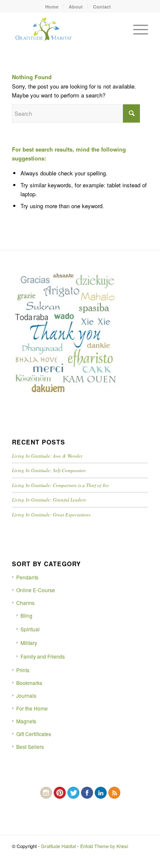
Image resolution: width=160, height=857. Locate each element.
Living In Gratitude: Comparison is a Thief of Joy (60, 485)
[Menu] (136, 29)
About (76, 6)
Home (51, 6)
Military (28, 642)
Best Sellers (30, 746)
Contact (102, 6)
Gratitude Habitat (58, 846)
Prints (22, 670)
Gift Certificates (33, 733)
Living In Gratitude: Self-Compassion (49, 470)
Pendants (27, 577)
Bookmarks (29, 682)
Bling (26, 615)
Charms (25, 602)
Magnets (26, 721)
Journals (26, 695)
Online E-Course (35, 589)
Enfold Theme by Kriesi (104, 846)
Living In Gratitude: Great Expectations (51, 514)
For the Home (32, 708)
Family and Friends (42, 656)
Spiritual (30, 629)
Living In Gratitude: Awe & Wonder (47, 456)
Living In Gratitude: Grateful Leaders (49, 499)
